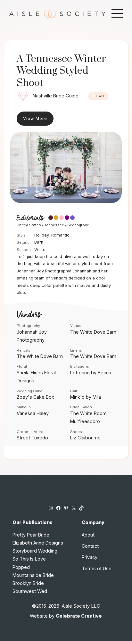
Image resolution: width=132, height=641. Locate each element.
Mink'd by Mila (85, 397)
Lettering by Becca (90, 372)
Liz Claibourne (85, 437)
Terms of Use (96, 568)
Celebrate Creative (79, 616)
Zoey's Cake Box (35, 397)
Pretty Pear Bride (30, 534)
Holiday (41, 235)
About (88, 534)
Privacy (89, 557)
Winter (40, 249)
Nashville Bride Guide (55, 95)
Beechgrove (78, 225)
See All (98, 96)
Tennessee (54, 225)
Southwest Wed (29, 591)
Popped (21, 567)
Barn (38, 242)
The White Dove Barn (93, 332)
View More (35, 118)
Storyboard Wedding (34, 551)
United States (29, 225)
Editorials (30, 218)
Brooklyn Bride (28, 583)
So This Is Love (29, 559)
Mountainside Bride (33, 575)
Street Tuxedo (32, 437)
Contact (90, 546)
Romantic (60, 235)
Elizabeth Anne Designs (37, 542)
